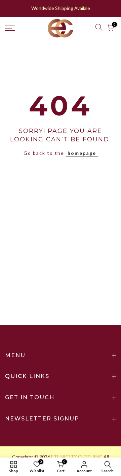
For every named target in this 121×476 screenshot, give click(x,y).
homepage (82, 153)
